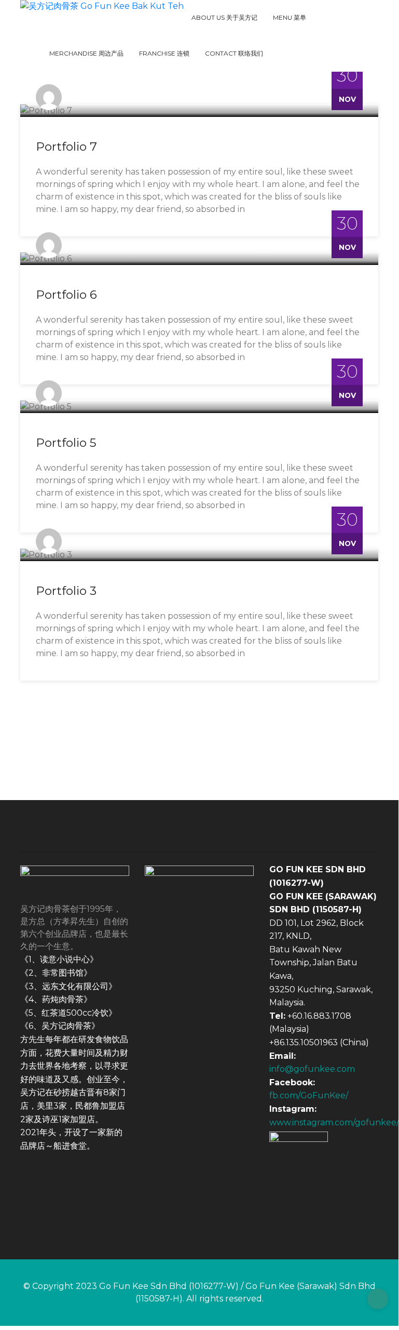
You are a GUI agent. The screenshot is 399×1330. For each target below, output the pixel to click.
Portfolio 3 (66, 590)
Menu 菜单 (289, 17)
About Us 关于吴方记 (224, 17)
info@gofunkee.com (312, 1069)
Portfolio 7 (66, 146)
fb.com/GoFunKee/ (308, 1095)
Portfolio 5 (66, 442)
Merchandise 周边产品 (86, 53)
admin (80, 97)
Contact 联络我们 (234, 53)
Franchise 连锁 (164, 53)
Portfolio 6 (66, 294)
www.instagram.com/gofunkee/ (334, 1122)
